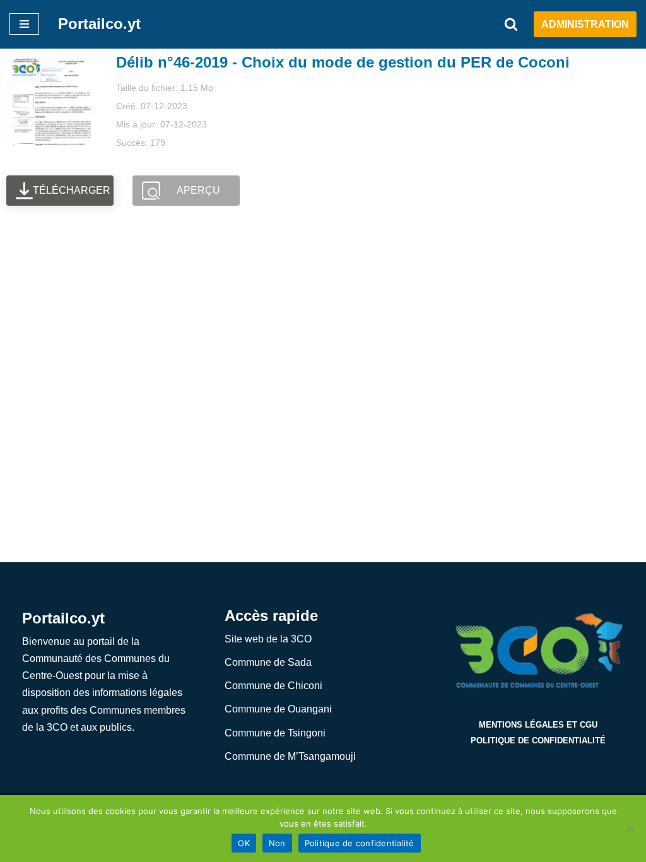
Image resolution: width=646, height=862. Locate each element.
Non (277, 843)
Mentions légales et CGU (538, 724)
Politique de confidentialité (538, 740)
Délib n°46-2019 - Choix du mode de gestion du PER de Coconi (343, 62)
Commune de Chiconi (273, 685)
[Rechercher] (511, 24)
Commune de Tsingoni (275, 733)
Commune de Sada (268, 662)
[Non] (630, 828)
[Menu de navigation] (24, 24)
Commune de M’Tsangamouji (290, 756)
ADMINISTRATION (585, 24)
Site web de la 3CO (268, 639)
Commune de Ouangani (278, 709)
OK (244, 843)
